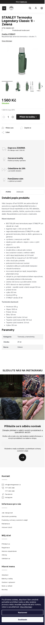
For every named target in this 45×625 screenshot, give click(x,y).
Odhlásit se (6, 558)
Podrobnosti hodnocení (20, 30)
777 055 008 (10, 488)
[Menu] (4, 8)
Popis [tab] (8, 192)
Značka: (8, 34)
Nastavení (22, 612)
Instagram (8, 497)
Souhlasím (22, 619)
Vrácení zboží (7, 527)
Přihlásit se (23, 457)
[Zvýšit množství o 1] (13, 117)
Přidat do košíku (27, 117)
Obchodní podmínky (9, 516)
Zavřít (13, 125)
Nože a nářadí (7, 586)
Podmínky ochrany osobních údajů (15, 520)
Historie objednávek (9, 551)
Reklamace (6, 524)
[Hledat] (30, 8)
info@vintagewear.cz (13, 484)
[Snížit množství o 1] (4, 117)
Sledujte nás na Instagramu (23, 370)
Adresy (4, 555)
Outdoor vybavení (8, 582)
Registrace (6, 547)
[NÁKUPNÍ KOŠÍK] (41, 8)
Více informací (26, 607)
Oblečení (5, 575)
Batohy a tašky (7, 578)
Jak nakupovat (7, 513)
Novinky (5, 589)
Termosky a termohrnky (26, 337)
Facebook (8, 494)
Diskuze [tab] (19, 192)
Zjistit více (23, 2)
